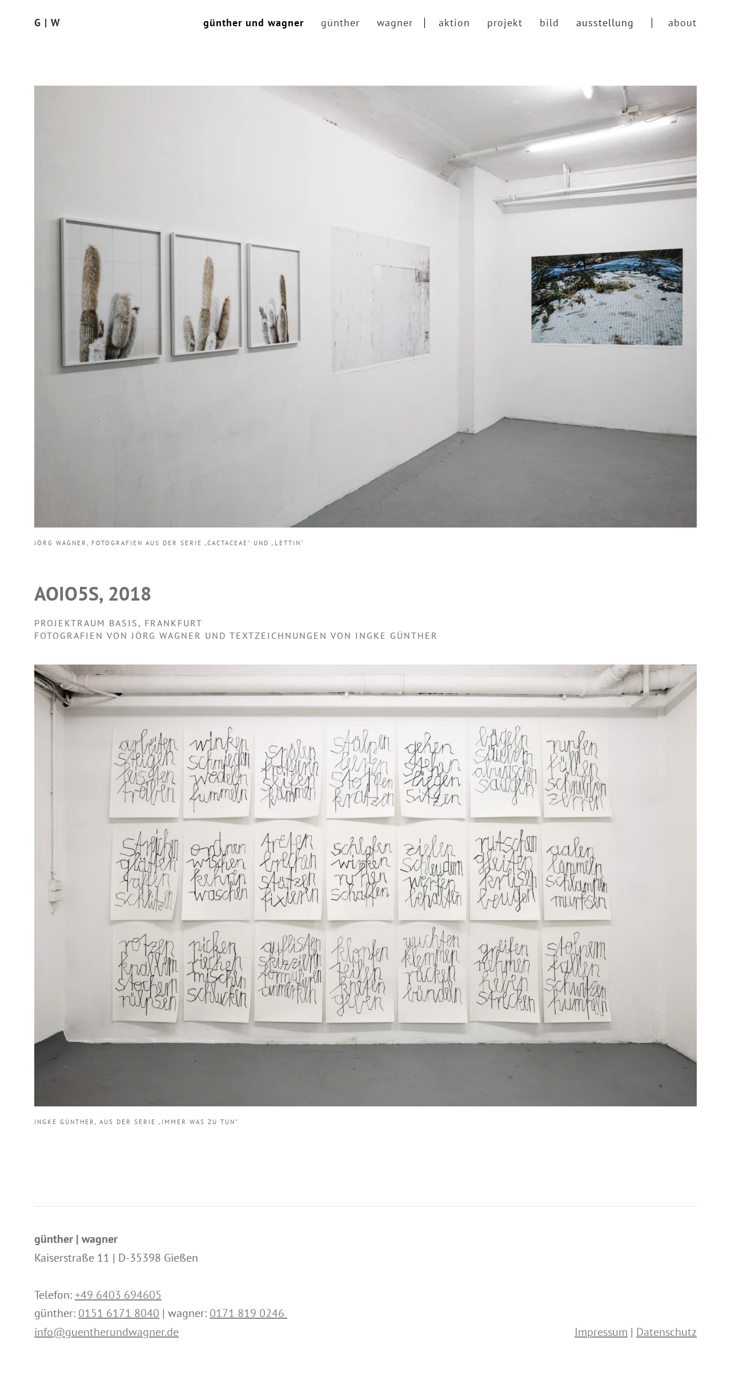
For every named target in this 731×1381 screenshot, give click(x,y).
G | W (47, 22)
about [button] (682, 22)
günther (340, 22)
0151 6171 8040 (118, 1313)
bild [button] (549, 22)
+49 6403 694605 (118, 1294)
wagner (395, 22)
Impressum (601, 1331)
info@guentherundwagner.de (106, 1331)
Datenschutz (666, 1331)
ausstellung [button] (605, 22)
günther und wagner (253, 22)
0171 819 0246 (248, 1313)
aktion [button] (454, 22)
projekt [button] (505, 22)
